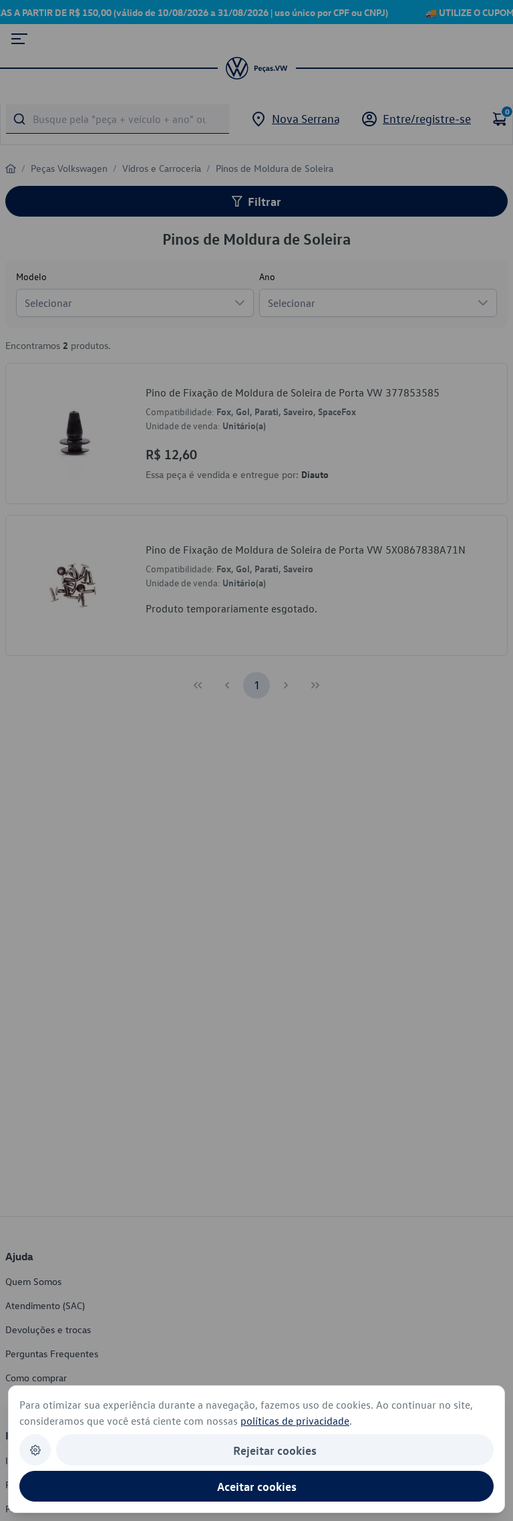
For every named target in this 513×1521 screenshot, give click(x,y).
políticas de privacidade (294, 1420)
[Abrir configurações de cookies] (35, 1450)
